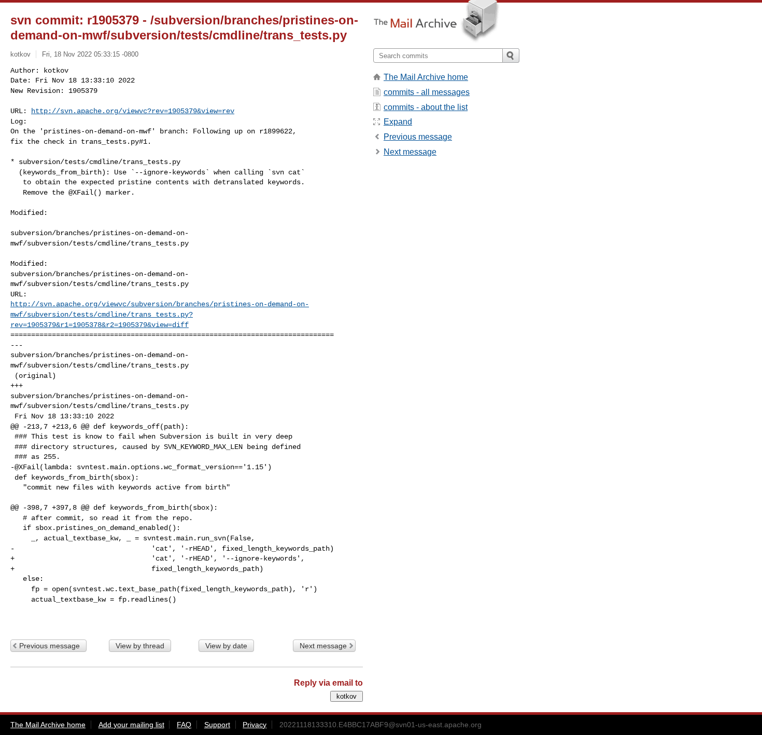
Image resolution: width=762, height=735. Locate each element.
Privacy (254, 724)
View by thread (140, 646)
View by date (226, 646)
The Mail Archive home (426, 77)
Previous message (49, 646)
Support (217, 724)
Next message (323, 646)
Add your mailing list (131, 724)
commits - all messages (427, 92)
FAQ (184, 724)
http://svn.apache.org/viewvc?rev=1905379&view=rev (132, 111)
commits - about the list (426, 107)
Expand (398, 121)
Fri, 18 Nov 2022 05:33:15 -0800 (90, 54)
